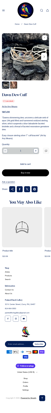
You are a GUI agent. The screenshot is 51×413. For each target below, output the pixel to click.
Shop (26, 378)
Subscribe (39, 344)
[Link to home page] (25, 332)
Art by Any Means (9, 107)
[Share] (12, 189)
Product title (7, 251)
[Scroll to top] (42, 398)
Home (17, 24)
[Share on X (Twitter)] (27, 189)
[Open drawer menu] (3, 10)
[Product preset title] (22, 227)
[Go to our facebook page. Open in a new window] (8, 319)
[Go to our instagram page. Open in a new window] (16, 319)
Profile (25, 386)
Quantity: (6, 144)
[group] (5, 85)
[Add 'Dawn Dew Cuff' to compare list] (46, 151)
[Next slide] (44, 57)
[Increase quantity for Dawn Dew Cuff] (35, 150)
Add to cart (25, 164)
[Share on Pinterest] (35, 189)
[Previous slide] (7, 57)
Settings (25, 390)
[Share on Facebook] (20, 189)
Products (8, 276)
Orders (25, 382)
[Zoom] (44, 37)
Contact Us (9, 290)
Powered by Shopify (28, 398)
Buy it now (25, 173)
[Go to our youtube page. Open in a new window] (24, 319)
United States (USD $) (26, 372)
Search (8, 279)
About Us (8, 293)
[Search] (41, 10)
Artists (7, 272)
